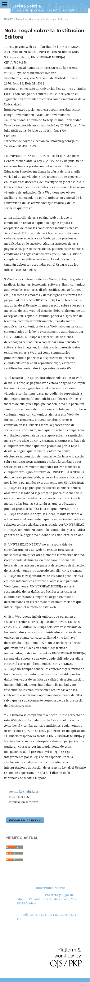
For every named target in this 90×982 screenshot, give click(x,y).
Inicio (8, 19)
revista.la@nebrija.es (23, 792)
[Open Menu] (4, 4)
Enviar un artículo (25, 820)
